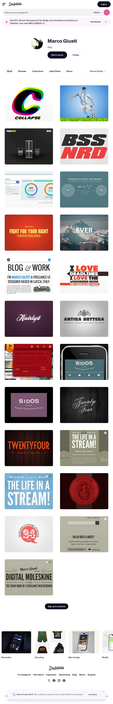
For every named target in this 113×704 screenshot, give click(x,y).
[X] (49, 680)
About (82, 674)
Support (91, 674)
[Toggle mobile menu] (4, 4)
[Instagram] (59, 680)
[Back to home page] (15, 4)
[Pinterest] (64, 680)
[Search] (107, 12)
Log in (104, 4)
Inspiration (51, 674)
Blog (74, 674)
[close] (106, 22)
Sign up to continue (56, 606)
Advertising (64, 674)
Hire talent (38, 674)
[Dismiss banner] (103, 691)
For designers (24, 674)
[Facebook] (54, 680)
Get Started (95, 22)
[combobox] (47, 12)
